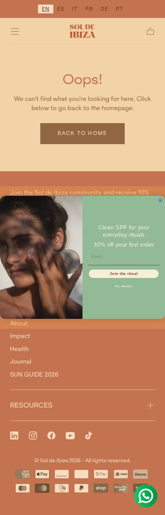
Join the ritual (124, 274)
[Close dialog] (160, 200)
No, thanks (123, 286)
